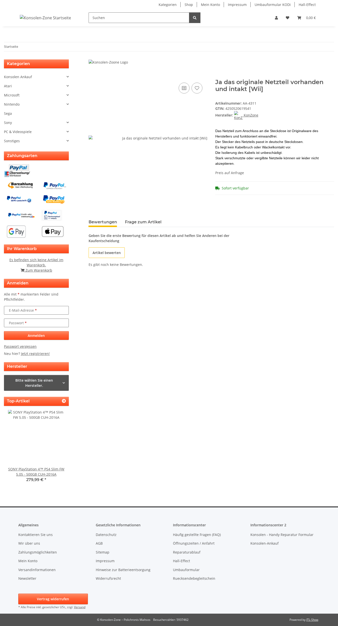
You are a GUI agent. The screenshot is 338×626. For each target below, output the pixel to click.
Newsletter (27, 578)
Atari (8, 86)
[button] (276, 17)
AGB (99, 543)
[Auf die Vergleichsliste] (184, 88)
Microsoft (12, 95)
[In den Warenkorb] (93, 76)
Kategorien (168, 4)
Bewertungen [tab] (103, 222)
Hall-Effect (307, 4)
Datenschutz (106, 534)
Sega (8, 113)
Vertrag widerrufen (53, 599)
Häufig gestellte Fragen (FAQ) (197, 534)
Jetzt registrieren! (35, 353)
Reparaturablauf (186, 552)
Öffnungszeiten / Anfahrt (194, 543)
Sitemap (102, 552)
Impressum (237, 4)
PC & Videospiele (18, 131)
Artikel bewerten (107, 252)
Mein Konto (210, 4)
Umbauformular (186, 569)
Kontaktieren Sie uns (35, 534)
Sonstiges (12, 141)
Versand (79, 607)
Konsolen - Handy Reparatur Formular (282, 534)
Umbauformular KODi (273, 4)
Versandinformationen (37, 569)
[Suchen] (194, 17)
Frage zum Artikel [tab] (143, 222)
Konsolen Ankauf (18, 76)
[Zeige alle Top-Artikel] (64, 401)
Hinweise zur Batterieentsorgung (123, 569)
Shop (189, 4)
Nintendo (12, 104)
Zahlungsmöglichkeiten (37, 552)
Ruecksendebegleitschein (194, 578)
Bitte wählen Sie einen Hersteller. (34, 383)
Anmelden (36, 335)
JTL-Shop (312, 620)
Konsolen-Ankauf (264, 543)
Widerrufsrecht (108, 578)
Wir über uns (29, 543)
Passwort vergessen (20, 346)
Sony (8, 122)
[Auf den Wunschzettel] (197, 88)
